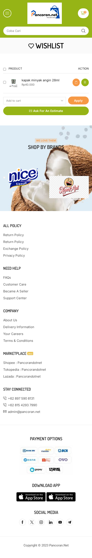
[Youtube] (60, 522)
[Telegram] (69, 522)
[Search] (83, 31)
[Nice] (23, 178)
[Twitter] (31, 522)
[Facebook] (22, 522)
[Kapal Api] (69, 187)
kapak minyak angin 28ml (40, 80)
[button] (7, 13)
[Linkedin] (50, 522)
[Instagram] (41, 522)
